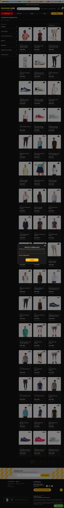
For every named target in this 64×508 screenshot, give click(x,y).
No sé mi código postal (24, 255)
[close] (45, 245)
